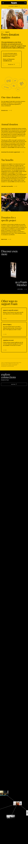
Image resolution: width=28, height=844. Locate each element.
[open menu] (2, 2)
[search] (25, 3)
